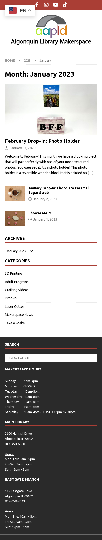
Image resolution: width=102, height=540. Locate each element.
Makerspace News (19, 315)
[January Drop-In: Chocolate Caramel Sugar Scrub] (15, 193)
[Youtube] (55, 5)
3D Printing (13, 273)
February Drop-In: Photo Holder (42, 141)
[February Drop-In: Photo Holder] (51, 109)
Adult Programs (17, 282)
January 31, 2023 (23, 148)
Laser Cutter (14, 307)
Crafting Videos (17, 290)
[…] (90, 173)
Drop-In (11, 298)
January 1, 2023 (45, 219)
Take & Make (15, 323)
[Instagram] (46, 5)
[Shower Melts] (15, 218)
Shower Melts (39, 213)
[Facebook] (37, 5)
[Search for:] (51, 357)
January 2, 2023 (45, 199)
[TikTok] (65, 5)
